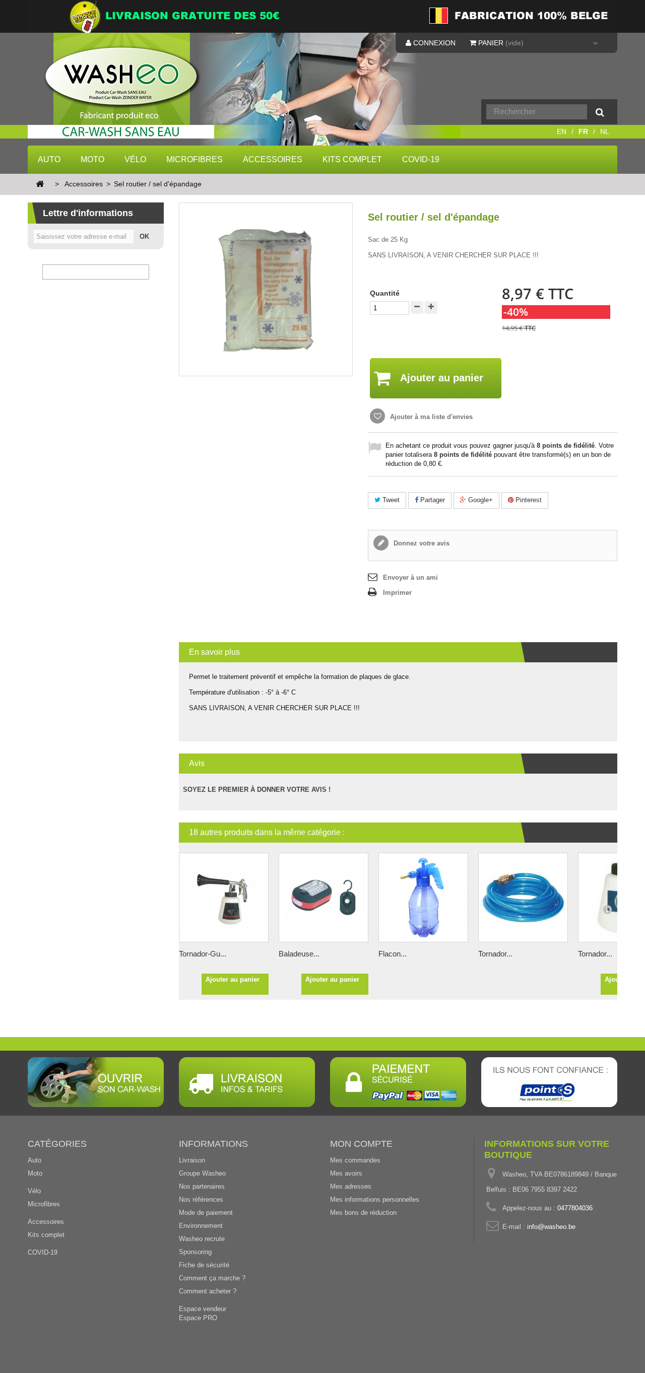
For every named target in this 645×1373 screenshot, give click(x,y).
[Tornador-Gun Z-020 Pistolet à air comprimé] (224, 897)
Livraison (192, 1160)
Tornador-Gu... (202, 953)
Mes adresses (350, 1186)
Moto (92, 159)
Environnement (201, 1225)
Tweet (390, 500)
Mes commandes (355, 1160)
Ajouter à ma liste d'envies (430, 417)
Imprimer (397, 592)
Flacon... (392, 953)
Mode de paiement (206, 1212)
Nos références (201, 1199)
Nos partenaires (202, 1186)
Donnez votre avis (420, 543)
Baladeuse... (299, 953)
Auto (49, 159)
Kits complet (352, 159)
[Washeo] (127, 92)
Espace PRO (198, 1318)
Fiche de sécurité (204, 1265)
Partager (431, 500)
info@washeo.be (551, 1226)
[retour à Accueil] (39, 184)
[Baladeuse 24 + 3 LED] (323, 897)
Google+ (479, 500)
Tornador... (495, 953)
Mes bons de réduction (363, 1212)
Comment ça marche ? (212, 1278)
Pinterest (527, 500)
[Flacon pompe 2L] (423, 897)
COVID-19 (420, 159)
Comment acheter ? (207, 1291)
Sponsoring (195, 1252)
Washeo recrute (202, 1239)
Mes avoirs (346, 1173)
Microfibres (194, 159)
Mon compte (361, 1144)
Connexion (433, 43)
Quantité (385, 293)
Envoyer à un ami (410, 577)
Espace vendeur (202, 1309)
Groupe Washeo (202, 1173)
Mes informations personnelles (374, 1199)
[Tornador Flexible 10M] (523, 897)
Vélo (135, 159)
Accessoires (272, 159)
